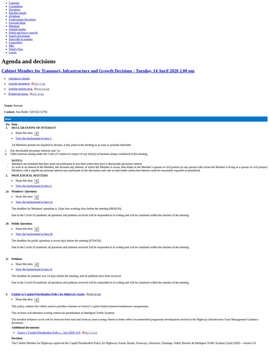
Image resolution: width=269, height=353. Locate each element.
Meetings (14, 26)
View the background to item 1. (34, 138)
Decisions (14, 9)
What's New (16, 49)
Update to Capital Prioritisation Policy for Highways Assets (56, 294)
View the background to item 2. (34, 185)
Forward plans (17, 22)
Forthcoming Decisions (22, 19)
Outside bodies (17, 29)
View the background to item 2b (34, 234)
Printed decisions (26, 93)
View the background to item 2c (34, 269)
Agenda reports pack (28, 88)
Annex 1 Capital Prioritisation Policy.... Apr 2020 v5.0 (57, 332)
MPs (11, 45)
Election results (17, 12)
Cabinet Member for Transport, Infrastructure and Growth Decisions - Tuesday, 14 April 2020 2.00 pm (97, 70)
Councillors (15, 42)
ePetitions (14, 16)
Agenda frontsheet (26, 83)
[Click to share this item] (36, 134)
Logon (12, 52)
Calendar (14, 3)
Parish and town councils (23, 32)
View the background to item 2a (34, 202)
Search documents (19, 35)
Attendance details (19, 78)
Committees (16, 6)
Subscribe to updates (21, 39)
